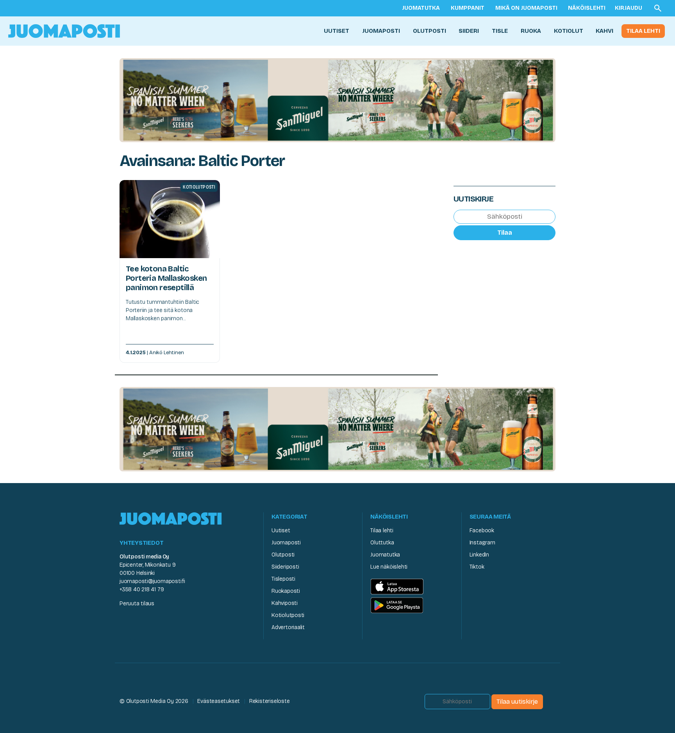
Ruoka (531, 30)
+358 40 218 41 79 (142, 589)
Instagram (482, 542)
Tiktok (477, 567)
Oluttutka (382, 542)
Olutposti (429, 30)
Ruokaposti (285, 591)
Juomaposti (381, 30)
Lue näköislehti (388, 567)
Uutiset (336, 30)
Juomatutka (421, 8)
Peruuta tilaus (137, 603)
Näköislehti (586, 8)
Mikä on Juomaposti (526, 8)
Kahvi (604, 30)
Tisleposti (283, 579)
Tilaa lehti (643, 30)
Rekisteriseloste (269, 701)
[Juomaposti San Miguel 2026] (337, 100)
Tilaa (504, 232)
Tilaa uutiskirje (517, 701)
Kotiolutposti (287, 615)
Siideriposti (285, 567)
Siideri (469, 30)
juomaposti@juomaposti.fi (152, 581)
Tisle (500, 30)
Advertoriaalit (288, 627)
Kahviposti (284, 603)
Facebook (482, 530)
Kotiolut (568, 30)
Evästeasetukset (218, 701)
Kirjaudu (628, 8)
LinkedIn (479, 554)
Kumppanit (467, 8)
